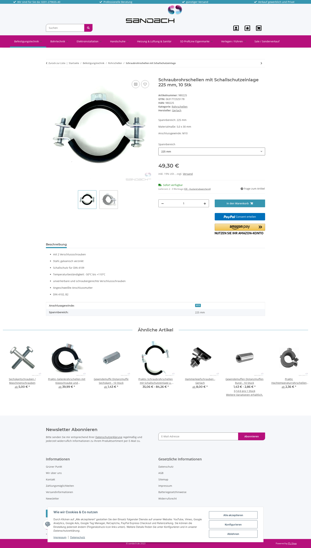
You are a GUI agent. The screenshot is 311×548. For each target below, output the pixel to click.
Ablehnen (233, 533)
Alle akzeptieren (233, 515)
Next (302, 369)
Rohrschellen (180, 106)
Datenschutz (77, 537)
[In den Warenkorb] (49, 75)
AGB (160, 473)
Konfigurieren (233, 524)
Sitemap (163, 479)
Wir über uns (54, 473)
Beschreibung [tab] (56, 244)
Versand (188, 174)
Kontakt (50, 479)
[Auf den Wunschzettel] (145, 84)
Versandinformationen (59, 492)
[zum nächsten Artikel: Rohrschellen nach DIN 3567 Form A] (261, 63)
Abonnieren (251, 436)
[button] (236, 28)
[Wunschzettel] (247, 28)
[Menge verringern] (162, 203)
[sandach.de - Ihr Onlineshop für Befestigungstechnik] (154, 14)
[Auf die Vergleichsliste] (136, 84)
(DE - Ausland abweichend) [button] (197, 188)
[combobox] (211, 151)
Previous (9, 369)
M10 (198, 305)
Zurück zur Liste (56, 63)
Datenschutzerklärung (108, 437)
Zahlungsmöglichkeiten (60, 485)
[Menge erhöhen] (205, 203)
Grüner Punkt (54, 466)
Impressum (59, 537)
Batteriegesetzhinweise (172, 492)
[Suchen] (88, 28)
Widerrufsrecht (167, 498)
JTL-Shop (292, 543)
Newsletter (52, 498)
